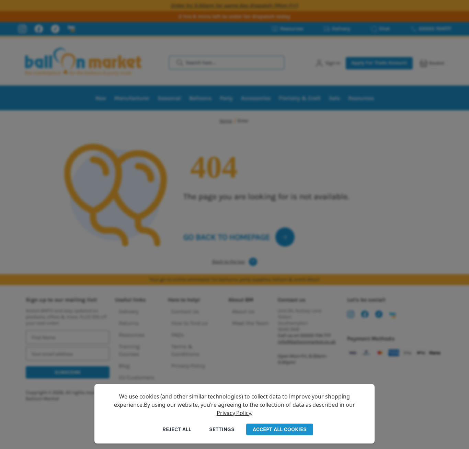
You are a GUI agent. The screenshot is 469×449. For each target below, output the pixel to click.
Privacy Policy (234, 413)
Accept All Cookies (280, 429)
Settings (222, 429)
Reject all (176, 429)
